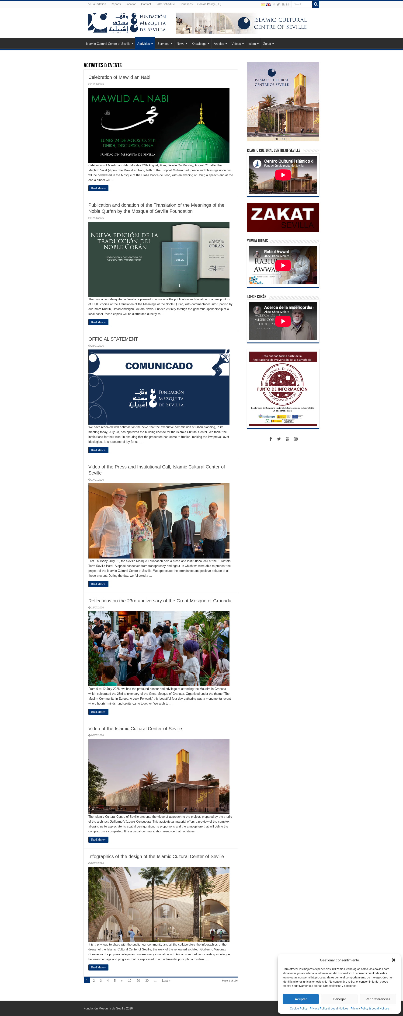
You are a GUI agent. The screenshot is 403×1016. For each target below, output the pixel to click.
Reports (116, 4)
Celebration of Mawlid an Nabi (119, 77)
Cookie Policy (298, 1008)
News (180, 43)
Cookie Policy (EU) (209, 4)
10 (129, 980)
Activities (143, 43)
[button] (393, 960)
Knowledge (199, 43)
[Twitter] (278, 4)
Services (163, 43)
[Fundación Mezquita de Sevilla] (127, 22)
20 (138, 980)
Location (130, 4)
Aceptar (301, 999)
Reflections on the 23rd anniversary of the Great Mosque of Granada (159, 600)
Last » (166, 980)
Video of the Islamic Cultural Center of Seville (135, 728)
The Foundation (96, 4)
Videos (236, 43)
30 (147, 980)
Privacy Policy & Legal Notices (329, 1008)
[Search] (315, 4)
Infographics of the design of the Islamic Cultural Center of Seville (156, 856)
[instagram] (288, 4)
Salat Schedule (165, 4)
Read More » (98, 188)
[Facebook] (274, 4)
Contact (146, 4)
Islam (252, 43)
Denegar (339, 999)
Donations (186, 4)
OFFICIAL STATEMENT (113, 339)
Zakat (267, 43)
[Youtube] (283, 4)
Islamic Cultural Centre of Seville (108, 43)
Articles (219, 43)
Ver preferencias (377, 999)
